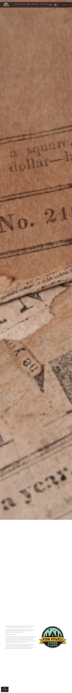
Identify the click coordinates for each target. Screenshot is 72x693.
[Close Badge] (8, 687)
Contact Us (46, 4)
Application (64, 4)
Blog (50, 4)
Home (15, 4)
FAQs (41, 4)
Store (50, 5)
